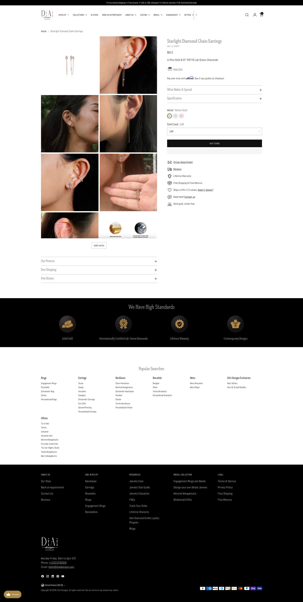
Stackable (45, 387)
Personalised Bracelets (162, 395)
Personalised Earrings (87, 411)
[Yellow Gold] (169, 116)
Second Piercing (85, 407)
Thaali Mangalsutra (49, 451)
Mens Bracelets (196, 383)
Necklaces (120, 378)
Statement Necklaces (125, 391)
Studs (80, 383)
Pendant (119, 395)
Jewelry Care (136, 481)
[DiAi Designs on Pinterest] (58, 577)
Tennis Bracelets (160, 391)
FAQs (132, 499)
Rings (43, 378)
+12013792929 (57, 562)
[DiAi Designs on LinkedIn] (53, 577)
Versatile (82, 391)
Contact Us (47, 493)
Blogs (132, 528)
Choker (118, 399)
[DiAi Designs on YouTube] (63, 577)
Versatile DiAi (47, 435)
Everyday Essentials (49, 443)
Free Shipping (225, 493)
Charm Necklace (122, 383)
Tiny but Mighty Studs (50, 447)
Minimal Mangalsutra (124, 387)
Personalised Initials (124, 407)
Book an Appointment (52, 487)
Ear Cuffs (82, 403)
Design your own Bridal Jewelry (190, 487)
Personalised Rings (49, 399)
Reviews (177, 169)
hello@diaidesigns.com (61, 567)
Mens (192, 378)
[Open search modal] (247, 15)
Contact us (189, 197)
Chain (155, 387)
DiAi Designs (62, 590)
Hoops (80, 387)
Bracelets (157, 378)
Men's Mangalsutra (49, 456)
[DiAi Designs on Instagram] (48, 577)
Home (44, 31)
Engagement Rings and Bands (190, 481)
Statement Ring (47, 391)
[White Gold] (175, 116)
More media (99, 245)
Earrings (82, 378)
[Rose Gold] (181, 116)
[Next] (196, 14)
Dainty (44, 395)
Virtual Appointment (183, 162)
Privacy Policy (225, 487)
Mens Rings (194, 387)
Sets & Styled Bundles (236, 387)
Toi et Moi (45, 423)
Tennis (43, 427)
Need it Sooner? (205, 190)
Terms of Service (227, 481)
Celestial (44, 431)
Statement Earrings (86, 399)
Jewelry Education (139, 493)
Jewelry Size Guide (139, 487)
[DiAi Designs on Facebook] (43, 577)
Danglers (82, 395)
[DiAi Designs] (47, 15)
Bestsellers (91, 512)
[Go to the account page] (253, 15)
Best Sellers (232, 383)
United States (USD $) (54, 585)
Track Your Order (138, 506)
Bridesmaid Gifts (183, 499)
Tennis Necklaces (123, 403)
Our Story (46, 481)
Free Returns (225, 499)
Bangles (156, 383)
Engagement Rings (48, 383)
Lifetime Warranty (139, 512)
